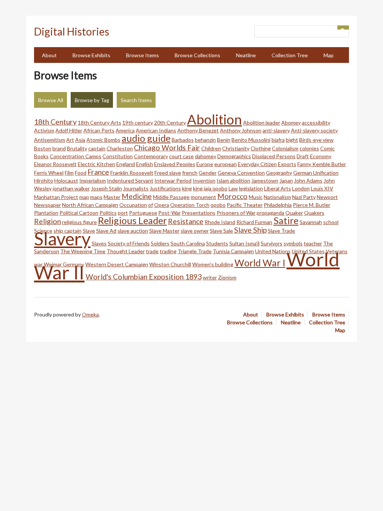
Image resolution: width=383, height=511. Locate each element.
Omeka (90, 314)
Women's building (212, 264)
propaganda (270, 212)
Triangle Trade (195, 251)
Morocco (232, 196)
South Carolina (188, 243)
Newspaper (47, 205)
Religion (47, 221)
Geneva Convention (241, 172)
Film (69, 172)
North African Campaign (90, 205)
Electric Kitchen (96, 164)
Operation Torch (189, 205)
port (123, 212)
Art (70, 140)
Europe (204, 164)
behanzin (205, 140)
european (225, 164)
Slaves (99, 243)
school (330, 222)
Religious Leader (132, 220)
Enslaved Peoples (174, 164)
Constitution (117, 156)
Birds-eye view (316, 140)
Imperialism (92, 180)
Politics (108, 212)
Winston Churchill (170, 264)
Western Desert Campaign (116, 264)
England (125, 164)
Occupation (133, 205)
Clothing (261, 148)
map (84, 197)
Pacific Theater (245, 205)
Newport (327, 197)
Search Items (136, 100)
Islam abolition (233, 180)
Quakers (314, 212)
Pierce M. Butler (311, 205)
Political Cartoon (78, 212)
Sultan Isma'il (244, 243)
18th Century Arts (99, 122)
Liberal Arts (277, 188)
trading (168, 251)
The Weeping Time (82, 251)
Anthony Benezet (198, 130)
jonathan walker (71, 188)
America (125, 130)
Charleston (120, 148)
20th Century (170, 122)
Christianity (235, 148)
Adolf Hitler (68, 130)
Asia (80, 140)
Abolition (214, 119)
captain (96, 148)
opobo (218, 205)
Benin (223, 140)
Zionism (227, 277)
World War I (260, 262)
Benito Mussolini (251, 140)
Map (329, 55)
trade (152, 251)
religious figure (79, 222)
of (150, 205)
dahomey (205, 156)
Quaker (294, 212)
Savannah (311, 222)
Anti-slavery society (314, 130)
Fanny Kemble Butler (321, 164)
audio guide (146, 138)
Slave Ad (106, 230)
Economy (320, 156)
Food (80, 172)
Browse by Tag (92, 100)
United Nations (273, 251)
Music (256, 197)
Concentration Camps (75, 156)
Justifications (165, 188)
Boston (42, 148)
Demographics (234, 156)
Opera (161, 205)
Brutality (77, 148)
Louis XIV (322, 188)
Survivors (271, 243)
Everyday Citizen (257, 164)
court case (181, 156)
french (189, 172)
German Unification (315, 172)
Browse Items (142, 55)
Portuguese (143, 212)
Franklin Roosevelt (131, 172)
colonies (309, 148)
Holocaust (66, 180)
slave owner (195, 230)
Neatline (246, 55)
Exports (287, 164)
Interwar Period (173, 180)
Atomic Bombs (103, 140)
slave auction (132, 230)
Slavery (62, 238)
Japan (286, 180)
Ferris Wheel (49, 172)
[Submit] (343, 27)
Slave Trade (281, 230)
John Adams (308, 180)
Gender (208, 172)
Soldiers (160, 243)
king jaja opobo (210, 188)
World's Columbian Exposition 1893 (144, 276)
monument (203, 197)
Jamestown (264, 180)
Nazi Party (304, 197)
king (187, 188)
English (144, 164)
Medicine (137, 196)
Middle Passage (171, 197)
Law (233, 188)
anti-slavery (276, 130)
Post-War (169, 212)
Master (112, 197)
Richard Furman (254, 222)
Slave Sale (221, 230)
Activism (44, 130)
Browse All (50, 100)
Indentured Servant (130, 180)
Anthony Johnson (240, 130)
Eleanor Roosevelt (55, 164)
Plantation (46, 212)
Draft (303, 156)
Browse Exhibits (91, 55)
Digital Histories (71, 31)
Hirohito (43, 180)
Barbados (183, 140)
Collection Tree (290, 55)
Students (217, 243)
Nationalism (277, 197)
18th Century (55, 121)
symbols (293, 243)
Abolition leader (261, 122)
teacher (313, 243)
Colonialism (285, 148)
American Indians (156, 130)
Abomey (291, 122)
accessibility (316, 122)
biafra (278, 140)
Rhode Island (220, 222)
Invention (204, 180)
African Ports (98, 130)
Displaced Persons (273, 156)
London (301, 188)
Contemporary (151, 156)
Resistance (185, 221)
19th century (137, 122)
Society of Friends (129, 243)
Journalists (135, 188)
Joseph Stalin (106, 188)
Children (211, 148)
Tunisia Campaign (233, 251)
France (98, 172)
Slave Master (164, 230)
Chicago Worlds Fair (167, 147)
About (49, 55)
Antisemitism (49, 140)
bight (292, 140)
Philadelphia (278, 205)
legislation (251, 188)
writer (210, 277)
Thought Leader (126, 251)
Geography (279, 172)
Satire (285, 220)
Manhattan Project (56, 197)
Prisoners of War (236, 212)
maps (96, 197)
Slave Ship (250, 230)
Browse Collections (197, 55)
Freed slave (167, 172)
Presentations (198, 212)
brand (59, 148)
